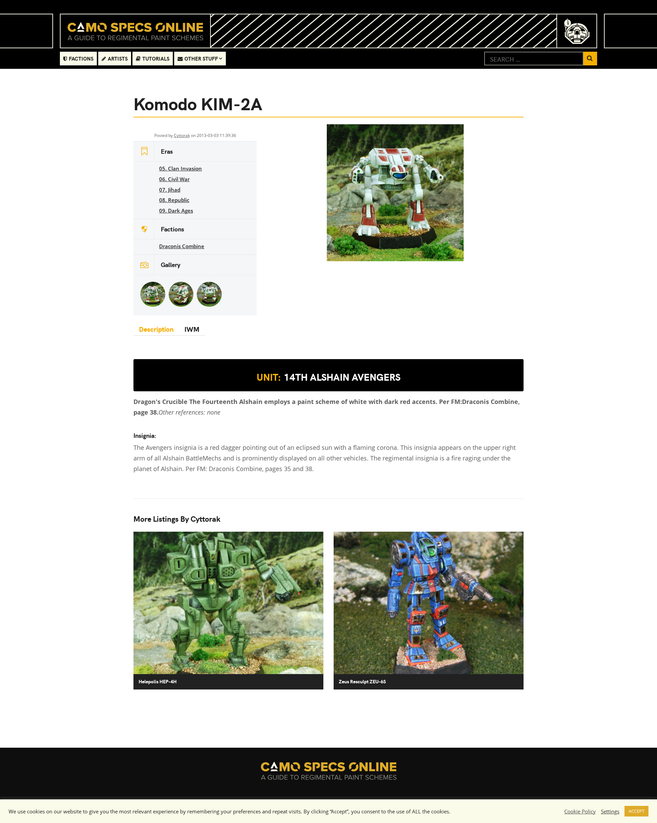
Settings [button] (610, 811)
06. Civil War (174, 179)
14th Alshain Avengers (328, 377)
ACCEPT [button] (636, 811)
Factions (81, 58)
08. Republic (174, 200)
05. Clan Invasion (180, 168)
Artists (118, 58)
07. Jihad (169, 189)
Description (156, 329)
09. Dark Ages (176, 210)
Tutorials (155, 58)
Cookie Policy (580, 811)
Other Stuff (201, 58)
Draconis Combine (181, 246)
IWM (191, 329)
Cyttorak (182, 135)
